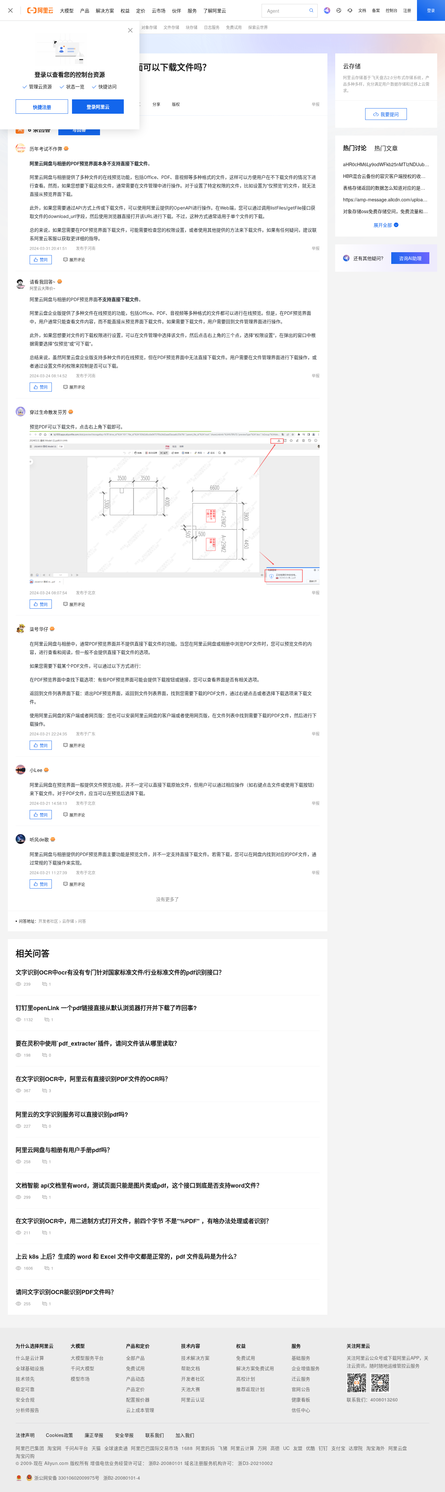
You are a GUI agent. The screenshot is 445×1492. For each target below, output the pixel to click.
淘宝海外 (375, 1448)
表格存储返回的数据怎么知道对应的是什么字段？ (393, 187)
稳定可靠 (25, 1389)
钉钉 (323, 1448)
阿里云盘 (397, 1448)
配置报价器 (138, 1399)
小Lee (36, 770)
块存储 (191, 27)
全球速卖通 (116, 1448)
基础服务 (301, 1357)
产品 (84, 10)
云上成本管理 (140, 1410)
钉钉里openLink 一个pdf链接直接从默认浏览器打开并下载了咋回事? (106, 1008)
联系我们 (154, 1435)
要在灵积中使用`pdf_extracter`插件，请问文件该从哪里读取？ (98, 1043)
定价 (140, 10)
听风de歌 (39, 839)
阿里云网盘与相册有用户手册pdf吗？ (64, 1150)
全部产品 (135, 1357)
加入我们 (185, 1435)
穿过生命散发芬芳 (48, 412)
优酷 (310, 1448)
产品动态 (135, 1378)
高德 (275, 1448)
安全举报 (124, 1435)
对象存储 (149, 27)
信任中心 (301, 1410)
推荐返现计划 (250, 1389)
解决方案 (105, 10)
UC (286, 1448)
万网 (262, 1448)
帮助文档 (190, 1368)
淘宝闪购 (25, 1456)
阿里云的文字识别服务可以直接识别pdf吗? (72, 1114)
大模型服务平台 (87, 1357)
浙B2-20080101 (166, 1463)
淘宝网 (54, 1448)
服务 (192, 10)
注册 (407, 10)
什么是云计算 (30, 1357)
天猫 (96, 1448)
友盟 (298, 1448)
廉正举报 (94, 1435)
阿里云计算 (242, 1448)
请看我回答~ (43, 281)
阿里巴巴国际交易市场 (154, 1448)
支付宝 (338, 1448)
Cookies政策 (59, 1435)
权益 (125, 10)
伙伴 (176, 10)
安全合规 (25, 1399)
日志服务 (212, 27)
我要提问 (389, 114)
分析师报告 (27, 1410)
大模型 (67, 10)
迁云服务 (301, 1378)
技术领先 (25, 1378)
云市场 (158, 10)
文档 (362, 10)
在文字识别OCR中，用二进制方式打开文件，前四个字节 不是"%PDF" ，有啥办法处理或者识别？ (144, 1221)
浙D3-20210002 (255, 1463)
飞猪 (222, 1448)
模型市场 (80, 1378)
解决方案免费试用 (255, 1368)
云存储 (68, 921)
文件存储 (171, 27)
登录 (431, 10)
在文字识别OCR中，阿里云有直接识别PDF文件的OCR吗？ (93, 1079)
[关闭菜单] (10, 10)
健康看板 (301, 1399)
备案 (376, 10)
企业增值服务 (306, 1368)
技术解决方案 (195, 1357)
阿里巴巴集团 (30, 1448)
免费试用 (234, 27)
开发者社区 (48, 921)
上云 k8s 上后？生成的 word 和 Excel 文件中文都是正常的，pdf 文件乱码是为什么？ (127, 1256)
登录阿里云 (98, 106)
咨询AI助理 (410, 258)
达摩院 (356, 1448)
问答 (82, 921)
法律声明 (25, 1435)
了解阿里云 (214, 10)
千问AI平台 (76, 1448)
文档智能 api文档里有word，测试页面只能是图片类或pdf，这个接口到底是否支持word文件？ (139, 1185)
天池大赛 (190, 1389)
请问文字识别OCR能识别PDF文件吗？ (66, 1292)
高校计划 (245, 1378)
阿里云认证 (193, 1399)
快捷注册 (42, 107)
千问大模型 (82, 1368)
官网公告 (301, 1389)
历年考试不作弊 (46, 148)
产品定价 (135, 1389)
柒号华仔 (39, 629)
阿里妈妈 (205, 1448)
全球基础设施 (30, 1368)
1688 (187, 1448)
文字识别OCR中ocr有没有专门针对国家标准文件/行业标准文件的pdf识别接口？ (120, 972)
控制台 (391, 10)
